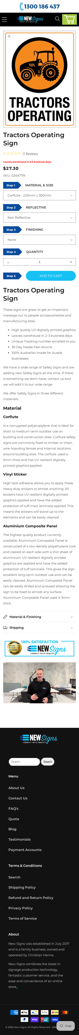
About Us (16, 788)
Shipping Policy (22, 887)
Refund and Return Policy (30, 898)
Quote (13, 819)
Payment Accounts (25, 850)
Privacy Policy (20, 908)
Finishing (34, 230)
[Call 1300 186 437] (40, 6)
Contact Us (17, 798)
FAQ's (13, 809)
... (17, 987)
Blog (12, 829)
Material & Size (39, 185)
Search (14, 877)
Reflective (36, 207)
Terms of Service (22, 918)
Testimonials (19, 839)
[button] (69, 19)
